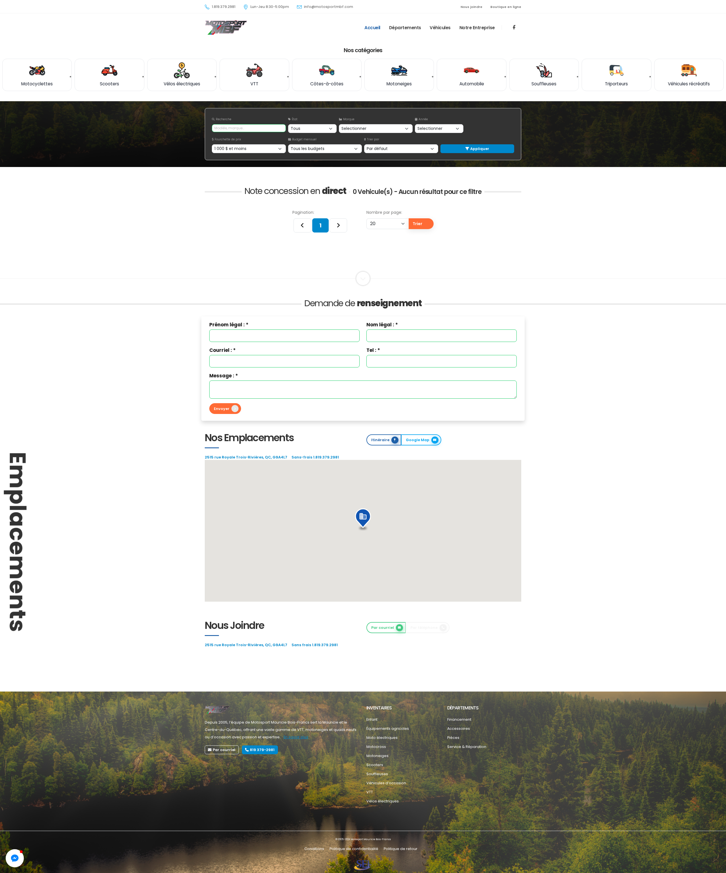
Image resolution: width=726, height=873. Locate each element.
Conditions (314, 848)
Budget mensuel (304, 139)
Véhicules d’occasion (386, 783)
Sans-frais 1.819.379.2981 (315, 457)
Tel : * (373, 350)
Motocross (376, 746)
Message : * (223, 375)
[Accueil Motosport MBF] (217, 709)
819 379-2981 (262, 749)
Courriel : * (222, 350)
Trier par (373, 139)
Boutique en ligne (505, 7)
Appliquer (479, 148)
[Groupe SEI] (363, 865)
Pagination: (303, 212)
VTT (369, 792)
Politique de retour (400, 848)
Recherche (223, 119)
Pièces (453, 737)
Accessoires (458, 728)
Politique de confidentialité (354, 848)
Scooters (374, 764)
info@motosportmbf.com (328, 6)
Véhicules (440, 28)
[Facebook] (514, 27)
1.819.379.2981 (223, 6)
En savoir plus (296, 737)
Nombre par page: (384, 212)
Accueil (372, 28)
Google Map (417, 439)
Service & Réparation (466, 746)
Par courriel (382, 627)
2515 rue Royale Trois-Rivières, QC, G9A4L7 (246, 457)
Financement (459, 719)
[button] (363, 519)
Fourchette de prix (228, 139)
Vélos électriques (382, 801)
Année (423, 119)
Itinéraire (380, 439)
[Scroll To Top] (716, 866)
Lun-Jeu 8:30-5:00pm (269, 6)
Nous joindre (471, 7)
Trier (417, 224)
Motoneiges (377, 755)
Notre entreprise (477, 28)
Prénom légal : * (228, 324)
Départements (405, 28)
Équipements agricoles (387, 728)
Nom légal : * (382, 324)
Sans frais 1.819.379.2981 (315, 644)
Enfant (371, 719)
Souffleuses (377, 773)
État (294, 119)
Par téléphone (424, 627)
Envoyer (221, 408)
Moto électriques (382, 737)
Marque (348, 119)
